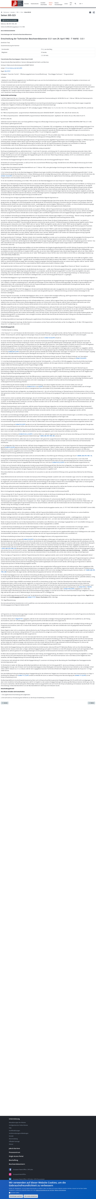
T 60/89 (87, 570)
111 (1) (7, 68)
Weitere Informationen (60, 1190)
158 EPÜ (89, 587)
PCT (32, 597)
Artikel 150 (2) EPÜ (69, 589)
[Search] (75, 3)
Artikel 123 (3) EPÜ (50, 338)
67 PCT (8, 71)
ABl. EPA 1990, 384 (49, 436)
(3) (15, 68)
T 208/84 (78, 456)
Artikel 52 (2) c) (31, 386)
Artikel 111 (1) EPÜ (23, 675)
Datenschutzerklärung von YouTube (45, 1190)
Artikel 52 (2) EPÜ (20, 424)
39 (5, 71)
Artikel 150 (82, 587)
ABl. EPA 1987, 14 (87, 456)
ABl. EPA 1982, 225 (11, 548)
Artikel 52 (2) (56, 462)
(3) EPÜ (40, 386)
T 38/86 (42, 436)
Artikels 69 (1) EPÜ (13, 351)
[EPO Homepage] (17, 4)
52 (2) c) (11, 68)
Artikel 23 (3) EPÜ (28, 539)
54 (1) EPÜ (19, 68)
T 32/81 (3, 548)
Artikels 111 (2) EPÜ (80, 675)
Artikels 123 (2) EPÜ (6, 176)
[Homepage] (1, 12)
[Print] (90, 12)
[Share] (93, 12)
